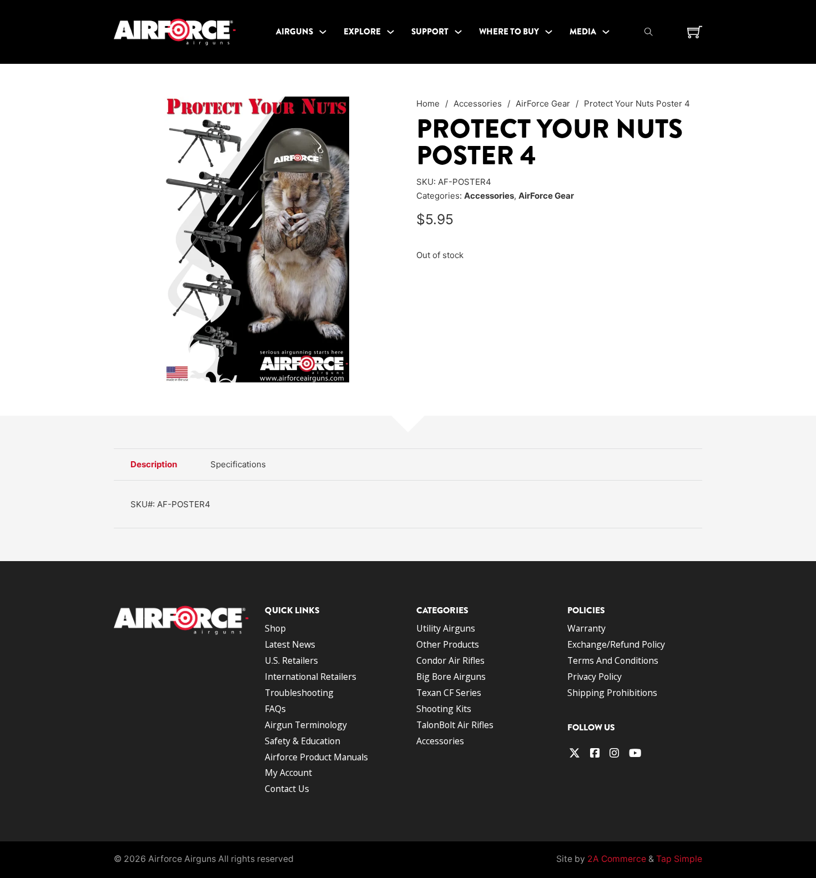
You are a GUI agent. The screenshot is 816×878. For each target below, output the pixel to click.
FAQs (275, 709)
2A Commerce (616, 859)
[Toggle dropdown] (323, 31)
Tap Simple (679, 859)
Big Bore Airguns (451, 676)
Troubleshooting (299, 693)
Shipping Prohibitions (612, 693)
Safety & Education (302, 741)
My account (288, 772)
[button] (384, 111)
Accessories (478, 103)
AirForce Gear (543, 103)
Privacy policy (594, 676)
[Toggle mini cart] (694, 31)
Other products (447, 644)
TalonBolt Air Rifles (454, 725)
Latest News (290, 644)
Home (428, 103)
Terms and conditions (612, 660)
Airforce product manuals (316, 757)
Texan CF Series (448, 693)
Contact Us (287, 789)
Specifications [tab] (238, 464)
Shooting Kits (443, 709)
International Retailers (310, 676)
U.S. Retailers (291, 660)
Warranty (586, 628)
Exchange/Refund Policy (616, 644)
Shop (275, 628)
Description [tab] (153, 464)
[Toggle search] (649, 32)
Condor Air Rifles (450, 660)
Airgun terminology (306, 725)
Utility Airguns (445, 628)
